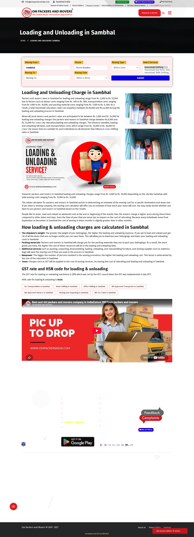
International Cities (112, 425)
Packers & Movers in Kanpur (111, 497)
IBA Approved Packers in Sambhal (38, 293)
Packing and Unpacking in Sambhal (73, 293)
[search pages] (163, 12)
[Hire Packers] (24, 444)
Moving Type (119, 62)
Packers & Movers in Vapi (148, 509)
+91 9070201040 (36, 424)
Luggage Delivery (116, 420)
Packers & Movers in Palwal (33, 467)
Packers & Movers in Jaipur (33, 497)
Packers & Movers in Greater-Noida (114, 490)
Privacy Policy (155, 527)
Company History (72, 398)
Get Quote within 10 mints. (168, 531)
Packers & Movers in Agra (148, 478)
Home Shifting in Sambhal (66, 286)
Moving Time (81, 72)
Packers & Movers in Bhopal (72, 486)
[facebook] (23, 438)
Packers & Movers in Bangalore (151, 482)
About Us (142, 527)
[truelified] (46, 438)
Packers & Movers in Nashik (72, 505)
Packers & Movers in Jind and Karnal (153, 467)
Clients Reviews (71, 408)
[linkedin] (34, 438)
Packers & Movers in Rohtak (149, 459)
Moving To (30, 72)
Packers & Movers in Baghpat (72, 475)
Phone (79, 62)
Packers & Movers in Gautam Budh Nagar (155, 471)
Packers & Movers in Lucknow (34, 501)
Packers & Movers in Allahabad (112, 482)
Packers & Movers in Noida (33, 471)
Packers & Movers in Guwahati (150, 490)
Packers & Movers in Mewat (110, 459)
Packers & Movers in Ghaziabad (112, 471)
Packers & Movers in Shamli (149, 475)
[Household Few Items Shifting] (156, 70)
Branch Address (78, 5)
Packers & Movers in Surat (110, 509)
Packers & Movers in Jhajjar (110, 463)
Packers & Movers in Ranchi (33, 509)
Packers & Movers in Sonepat (34, 463)
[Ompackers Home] (47, 12)
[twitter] (29, 438)
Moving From (32, 62)
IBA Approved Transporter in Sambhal (127, 286)
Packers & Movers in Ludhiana (73, 501)
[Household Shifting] (156, 67)
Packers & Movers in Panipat (150, 463)
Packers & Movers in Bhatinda (34, 486)
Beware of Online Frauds (59, 5)
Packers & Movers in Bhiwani (72, 467)
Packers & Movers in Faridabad (35, 459)
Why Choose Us (71, 417)
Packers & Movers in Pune (149, 505)
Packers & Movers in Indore (110, 494)
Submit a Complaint (74, 422)
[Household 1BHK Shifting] (156, 72)
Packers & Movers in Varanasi (34, 513)
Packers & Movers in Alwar (71, 478)
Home (22, 41)
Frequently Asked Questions (78, 412)
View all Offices (146, 430)
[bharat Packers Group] (51, 438)
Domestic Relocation (113, 398)
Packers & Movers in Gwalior (34, 494)
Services (167, 527)
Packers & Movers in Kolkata (150, 497)
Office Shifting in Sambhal (94, 286)
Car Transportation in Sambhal (37, 286)
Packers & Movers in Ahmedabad (35, 482)
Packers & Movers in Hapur (110, 475)
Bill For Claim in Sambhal (105, 293)
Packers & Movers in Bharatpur (112, 478)
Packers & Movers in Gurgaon (72, 459)
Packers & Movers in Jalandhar (73, 497)
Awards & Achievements (76, 403)
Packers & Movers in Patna (110, 505)
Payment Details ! (122, 2)
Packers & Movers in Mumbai (150, 501)
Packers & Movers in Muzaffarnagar (37, 478)
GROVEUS (105, 534)
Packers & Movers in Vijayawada (73, 513)
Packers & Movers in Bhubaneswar (113, 486)
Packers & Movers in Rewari (72, 463)
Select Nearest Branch (145, 2)
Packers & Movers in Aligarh (72, 482)
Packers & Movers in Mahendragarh (114, 467)
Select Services (150, 62)
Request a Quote (93, 6)
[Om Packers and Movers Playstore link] (77, 441)
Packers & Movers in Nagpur (34, 505)
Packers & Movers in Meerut (72, 471)
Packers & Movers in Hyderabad (73, 494)
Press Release (71, 427)
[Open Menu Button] (169, 13)
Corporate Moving (111, 403)
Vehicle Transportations (114, 408)
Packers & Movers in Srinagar (72, 509)
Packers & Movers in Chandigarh (151, 486)
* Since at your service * (160, 5)
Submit (140, 78)
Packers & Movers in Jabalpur (150, 494)
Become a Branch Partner (136, 5)
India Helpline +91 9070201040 (112, 5)
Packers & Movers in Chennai (34, 490)
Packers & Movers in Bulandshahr (36, 475)
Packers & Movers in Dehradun (73, 490)
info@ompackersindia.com (158, 398)
